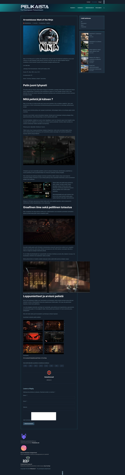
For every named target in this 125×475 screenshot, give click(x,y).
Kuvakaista (80, 7)
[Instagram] (62, 473)
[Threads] (30, 366)
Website (25, 407)
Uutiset (88, 2)
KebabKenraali (33, 358)
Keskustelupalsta (90, 7)
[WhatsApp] (51, 366)
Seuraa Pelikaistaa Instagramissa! (29, 452)
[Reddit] (46, 366)
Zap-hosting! (47, 466)
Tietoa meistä (98, 7)
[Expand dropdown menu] (76, 8)
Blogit (100, 2)
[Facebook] (25, 366)
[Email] (56, 366)
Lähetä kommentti (28, 423)
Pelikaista (72, 7)
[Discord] (62, 474)
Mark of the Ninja (42, 358)
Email (25, 401)
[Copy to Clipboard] (62, 366)
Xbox (82, 25)
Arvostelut (94, 2)
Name (25, 395)
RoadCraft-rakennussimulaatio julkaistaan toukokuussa (95, 67)
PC (81, 21)
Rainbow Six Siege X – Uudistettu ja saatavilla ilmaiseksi (95, 59)
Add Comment (27, 420)
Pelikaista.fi (33, 468)
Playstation (83, 23)
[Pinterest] (41, 366)
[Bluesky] (36, 366)
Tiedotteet (83, 26)
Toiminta (48, 23)
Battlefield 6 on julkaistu (95, 41)
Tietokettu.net (35, 442)
